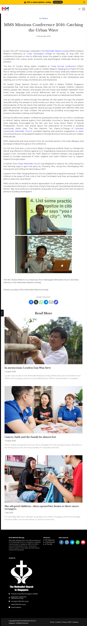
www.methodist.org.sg (18, 604)
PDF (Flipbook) (49, 540)
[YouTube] (83, 542)
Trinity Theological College (39, 54)
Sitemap (75, 622)
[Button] (84, 2)
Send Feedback (16, 607)
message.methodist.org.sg (19, 601)
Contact (58, 622)
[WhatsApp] (77, 542)
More (10, 553)
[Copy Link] (56, 302)
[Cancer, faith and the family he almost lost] (43, 410)
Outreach (43, 18)
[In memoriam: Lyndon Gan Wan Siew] (43, 340)
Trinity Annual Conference (63, 66)
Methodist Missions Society (57, 51)
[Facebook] (31, 302)
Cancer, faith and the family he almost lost (30, 437)
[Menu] (84, 9)
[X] (36, 302)
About (52, 622)
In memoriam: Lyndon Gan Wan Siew (28, 367)
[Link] (10, 9)
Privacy (64, 622)
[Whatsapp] (41, 302)
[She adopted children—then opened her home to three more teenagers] (43, 479)
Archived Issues (50, 542)
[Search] (79, 9)
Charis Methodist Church (29, 164)
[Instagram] (67, 542)
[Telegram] (46, 302)
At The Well (48, 544)
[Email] (51, 302)
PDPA (70, 622)
